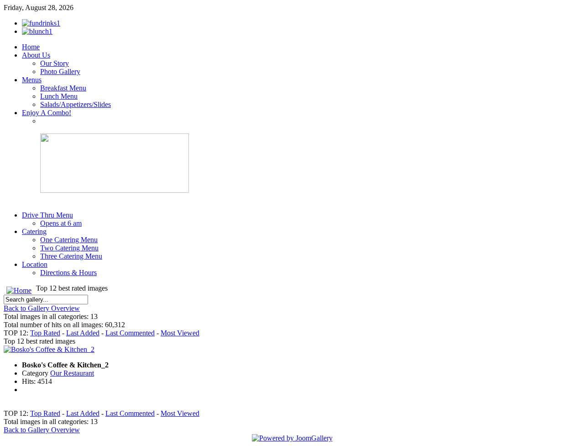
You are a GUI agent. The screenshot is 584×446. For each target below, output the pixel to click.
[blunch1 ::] (37, 31)
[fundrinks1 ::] (41, 23)
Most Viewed (180, 333)
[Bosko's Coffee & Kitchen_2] (49, 349)
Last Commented (130, 333)
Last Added (82, 333)
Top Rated (45, 333)
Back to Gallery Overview (42, 308)
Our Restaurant (72, 373)
